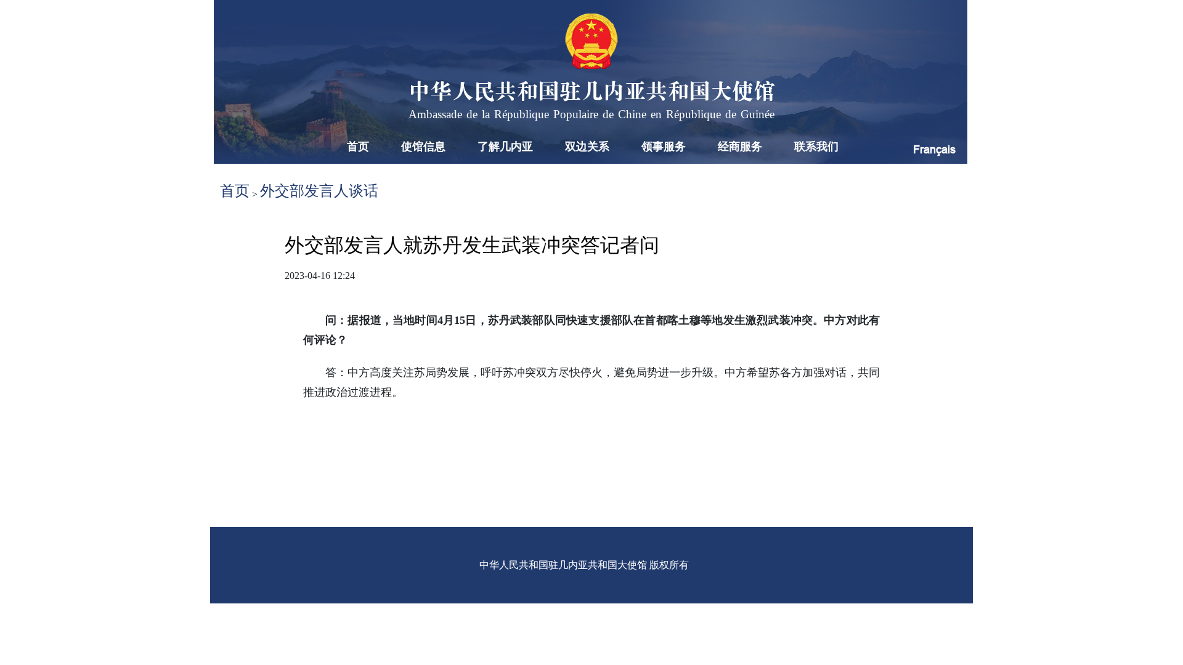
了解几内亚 (505, 146)
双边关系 (587, 146)
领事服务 (663, 146)
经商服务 (740, 146)
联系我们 (816, 146)
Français (934, 149)
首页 (358, 146)
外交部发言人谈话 (319, 191)
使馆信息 (423, 146)
